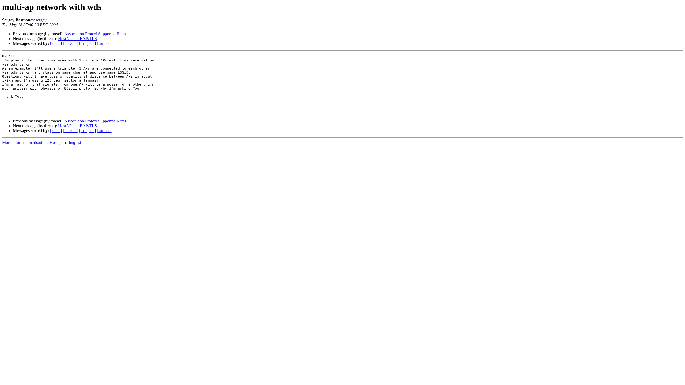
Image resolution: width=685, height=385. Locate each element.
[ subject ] (87, 43)
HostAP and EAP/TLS (77, 38)
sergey (41, 20)
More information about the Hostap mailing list (41, 142)
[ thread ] (70, 43)
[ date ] (56, 43)
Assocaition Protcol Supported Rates (95, 34)
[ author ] (104, 43)
